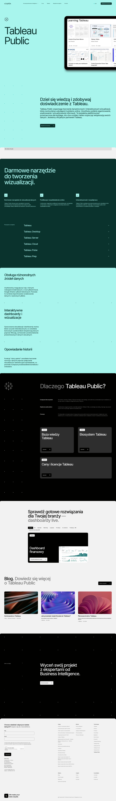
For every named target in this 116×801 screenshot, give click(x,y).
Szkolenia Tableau (61, 750)
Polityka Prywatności (69, 797)
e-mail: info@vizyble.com (9, 769)
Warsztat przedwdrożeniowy (64, 746)
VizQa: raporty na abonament (64, 730)
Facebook (96, 779)
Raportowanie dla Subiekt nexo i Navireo (64, 759)
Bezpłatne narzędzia (57, 3)
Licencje (59, 748)
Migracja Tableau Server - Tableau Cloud (65, 742)
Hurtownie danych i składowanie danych (66, 732)
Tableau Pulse (96, 750)
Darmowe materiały (62, 781)
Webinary (60, 779)
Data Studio (96, 737)
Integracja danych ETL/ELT (63, 734)
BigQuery (96, 734)
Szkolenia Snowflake (62, 754)
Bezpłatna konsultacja (106, 3)
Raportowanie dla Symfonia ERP (64, 761)
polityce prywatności (27, 743)
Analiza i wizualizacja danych (64, 726)
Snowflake (96, 732)
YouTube (95, 775)
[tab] (30, 528)
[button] (30, 3)
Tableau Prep (96, 743)
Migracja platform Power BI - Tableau (65, 739)
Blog (59, 775)
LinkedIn (95, 777)
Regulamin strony (78, 797)
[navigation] (13, 3)
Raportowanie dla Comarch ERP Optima (66, 764)
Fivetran (95, 730)
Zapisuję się (7, 754)
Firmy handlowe (79, 732)
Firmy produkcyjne (79, 734)
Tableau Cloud (97, 747)
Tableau (95, 726)
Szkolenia (60, 744)
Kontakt (66, 3)
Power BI (95, 739)
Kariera (77, 777)
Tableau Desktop (97, 741)
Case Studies (60, 777)
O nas (42, 3)
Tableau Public (97, 752)
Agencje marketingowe (80, 730)
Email (5, 736)
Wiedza (48, 3)
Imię (5, 730)
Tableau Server (97, 745)
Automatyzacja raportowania (64, 728)
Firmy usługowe (79, 726)
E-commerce (78, 728)
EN (95, 3)
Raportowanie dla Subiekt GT (64, 757)
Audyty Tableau (61, 737)
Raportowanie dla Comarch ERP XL (65, 766)
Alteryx (95, 728)
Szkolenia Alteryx (61, 752)
